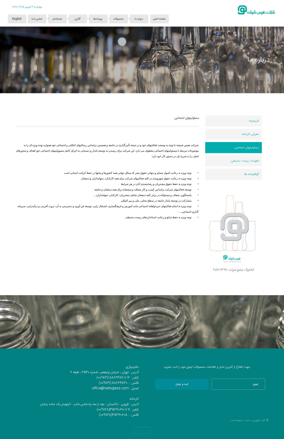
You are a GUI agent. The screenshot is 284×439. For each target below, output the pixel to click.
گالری (78, 19)
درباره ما (139, 19)
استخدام (57, 19)
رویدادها (98, 19)
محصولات (118, 19)
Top (142, 430)
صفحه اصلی (159, 19)
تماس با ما (37, 19)
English (17, 19)
